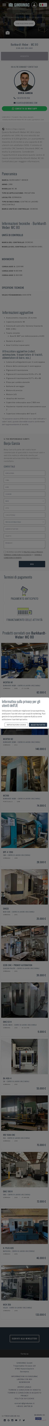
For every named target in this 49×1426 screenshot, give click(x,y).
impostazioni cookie (16, 725)
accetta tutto (38, 725)
